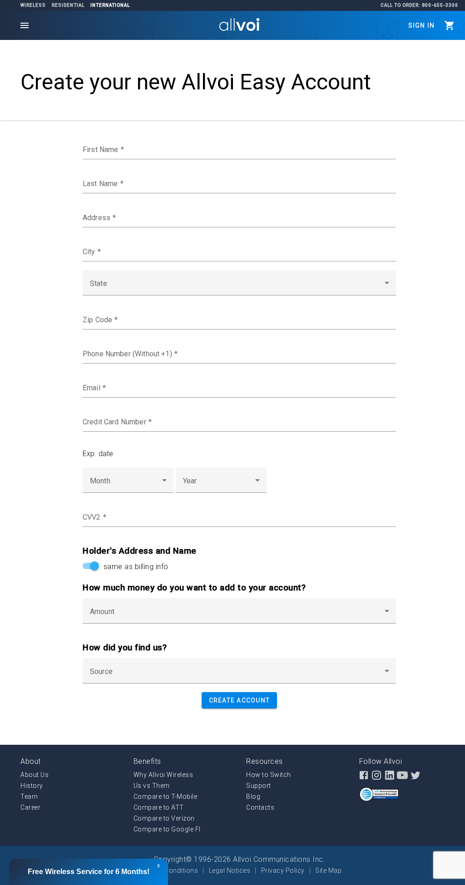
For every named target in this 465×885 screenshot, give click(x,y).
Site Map (328, 870)
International (110, 5)
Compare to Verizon (164, 818)
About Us (34, 774)
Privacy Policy (283, 870)
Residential (68, 5)
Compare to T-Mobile (166, 796)
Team (29, 796)
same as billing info (133, 566)
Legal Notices (230, 870)
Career (30, 807)
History (31, 785)
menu (24, 25)
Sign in (421, 25)
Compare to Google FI (167, 829)
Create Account (239, 700)
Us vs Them (152, 785)
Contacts (260, 807)
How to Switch (268, 774)
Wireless (33, 5)
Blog (253, 796)
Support (258, 785)
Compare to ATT (159, 807)
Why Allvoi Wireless (163, 774)
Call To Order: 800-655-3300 (419, 5)
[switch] (89, 566)
